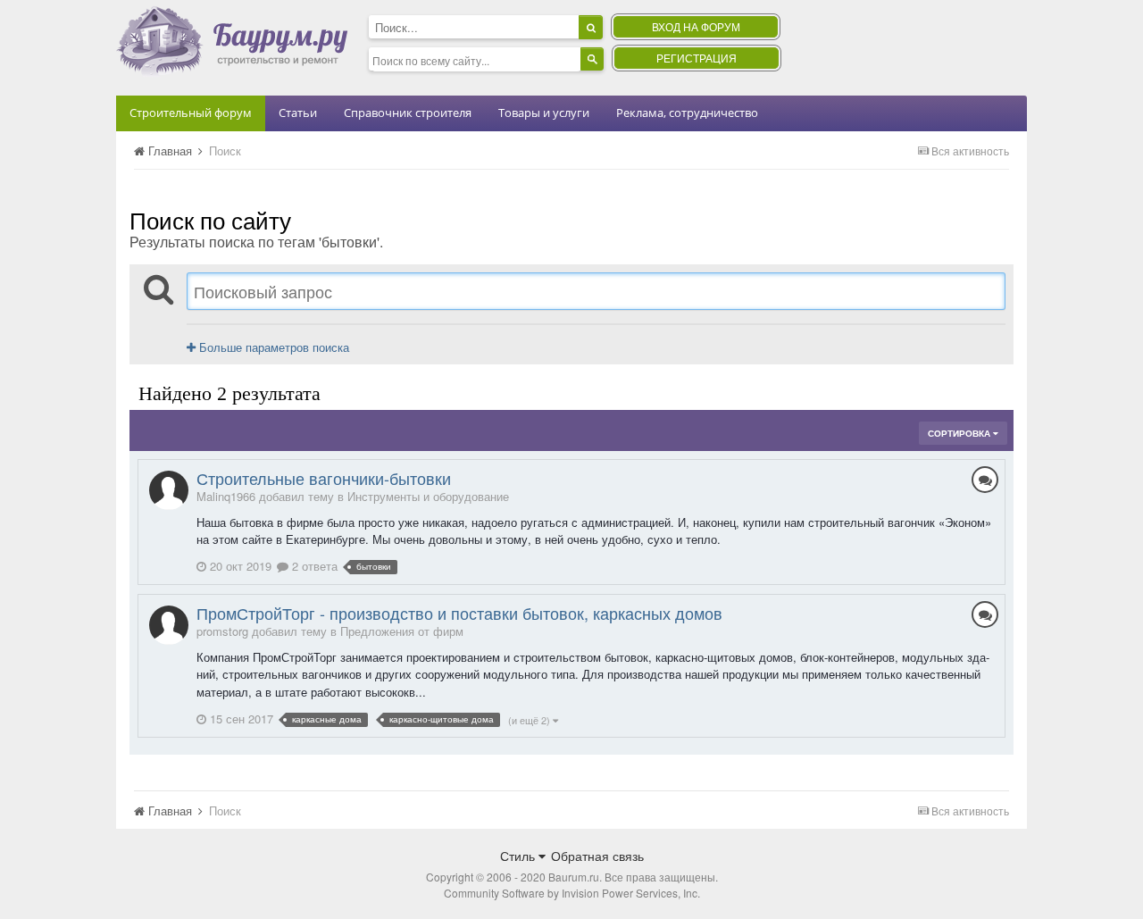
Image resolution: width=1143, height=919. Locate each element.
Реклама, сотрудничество (687, 112)
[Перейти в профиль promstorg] (168, 625)
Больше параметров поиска (272, 346)
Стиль (519, 856)
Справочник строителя (407, 112)
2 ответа (313, 565)
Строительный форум (190, 112)
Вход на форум (696, 26)
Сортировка (960, 433)
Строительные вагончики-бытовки (323, 477)
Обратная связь (597, 856)
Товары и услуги (543, 112)
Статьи (298, 112)
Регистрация (696, 57)
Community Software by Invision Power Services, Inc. (572, 892)
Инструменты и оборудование (428, 496)
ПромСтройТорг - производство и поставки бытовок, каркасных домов (459, 612)
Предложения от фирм (401, 630)
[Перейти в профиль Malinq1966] (168, 490)
